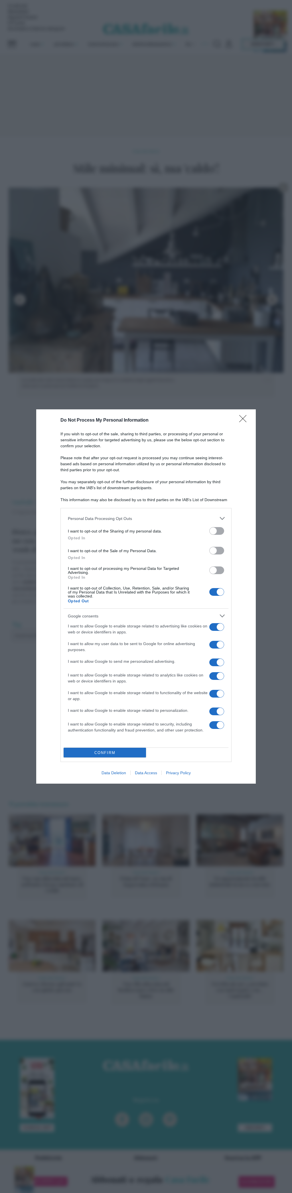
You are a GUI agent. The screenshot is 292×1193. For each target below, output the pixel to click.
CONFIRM (104, 753)
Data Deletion (114, 773)
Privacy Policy (178, 773)
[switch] (216, 531)
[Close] (244, 420)
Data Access (146, 773)
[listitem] (146, 518)
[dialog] (146, 596)
